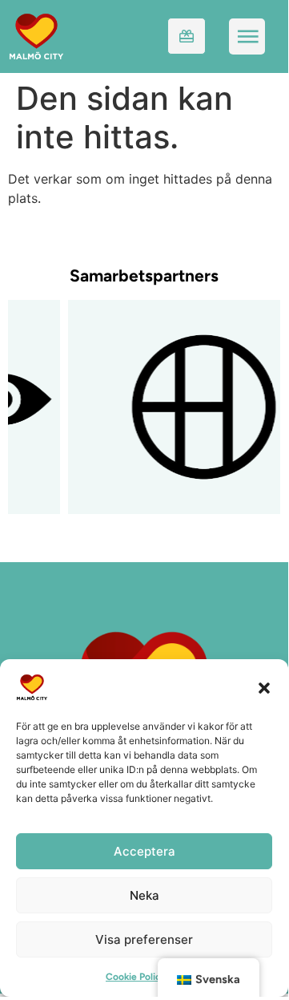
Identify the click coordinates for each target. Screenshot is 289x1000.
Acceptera (144, 851)
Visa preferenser (144, 939)
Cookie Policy (136, 976)
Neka (144, 895)
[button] (264, 687)
